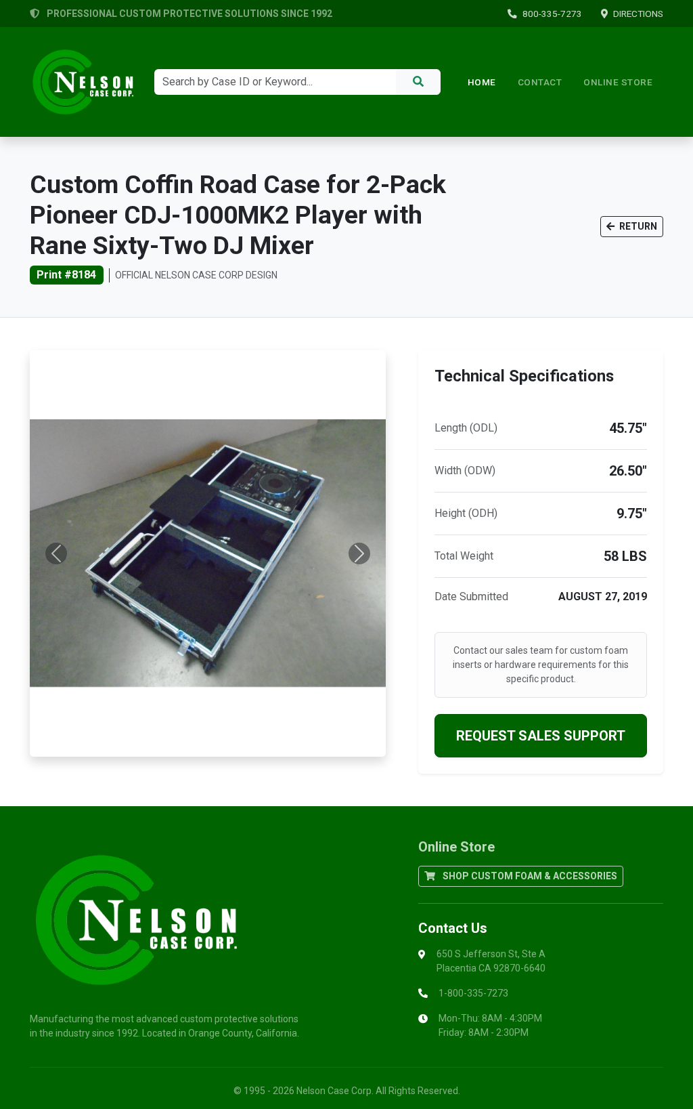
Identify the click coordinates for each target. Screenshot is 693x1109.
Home (482, 82)
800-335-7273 (552, 13)
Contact (540, 82)
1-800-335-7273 (473, 993)
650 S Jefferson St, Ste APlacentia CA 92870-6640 (491, 961)
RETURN (637, 226)
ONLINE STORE (617, 82)
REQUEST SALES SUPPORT (540, 736)
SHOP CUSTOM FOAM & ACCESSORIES (529, 876)
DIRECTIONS (638, 13)
